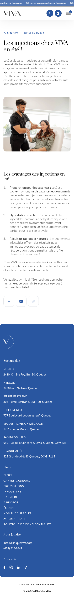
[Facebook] (4, 567)
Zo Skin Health (15, 518)
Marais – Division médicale (23, 424)
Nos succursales (17, 513)
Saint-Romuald (14, 437)
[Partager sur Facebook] (8, 301)
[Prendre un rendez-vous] (58, 13)
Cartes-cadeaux (16, 480)
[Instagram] (11, 567)
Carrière (10, 496)
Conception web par (37, 584)
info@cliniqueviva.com (18, 543)
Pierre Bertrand (15, 396)
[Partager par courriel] (21, 301)
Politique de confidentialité (27, 524)
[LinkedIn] (18, 567)
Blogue (9, 475)
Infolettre (12, 491)
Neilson (9, 383)
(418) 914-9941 (12, 548)
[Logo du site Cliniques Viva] (12, 13)
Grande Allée (13, 451)
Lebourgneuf (13, 410)
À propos (10, 502)
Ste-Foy (8, 369)
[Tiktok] (25, 567)
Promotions (13, 486)
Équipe (8, 507)
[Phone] (49, 13)
